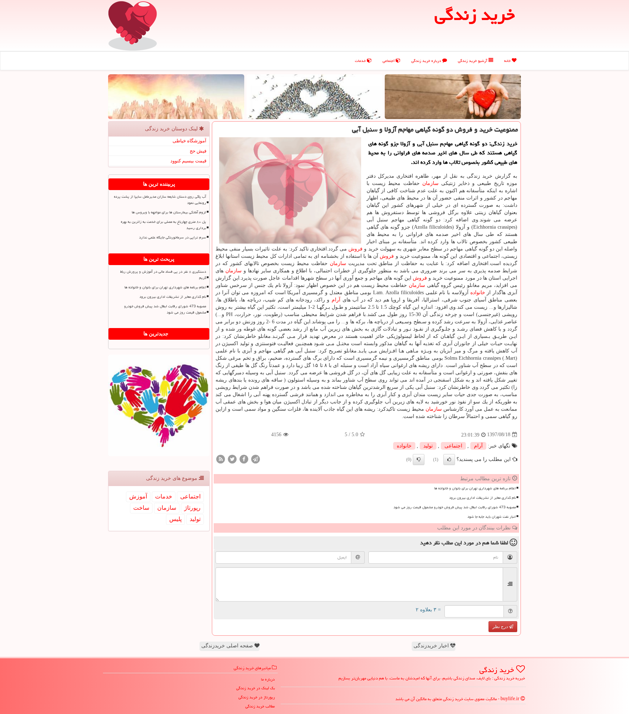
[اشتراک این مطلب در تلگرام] (255, 458)
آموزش (138, 496)
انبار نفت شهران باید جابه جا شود (491, 516)
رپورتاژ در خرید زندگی (256, 697)
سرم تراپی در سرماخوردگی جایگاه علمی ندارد (172, 237)
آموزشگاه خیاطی (189, 140)
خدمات (361, 60)
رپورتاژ (192, 508)
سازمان (430, 183)
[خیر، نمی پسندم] (418, 459)
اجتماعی (389, 60)
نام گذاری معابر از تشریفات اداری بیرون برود (482, 497)
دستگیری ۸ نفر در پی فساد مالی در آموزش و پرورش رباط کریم (163, 274)
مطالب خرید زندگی (260, 706)
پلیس (175, 519)
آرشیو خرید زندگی (473, 60)
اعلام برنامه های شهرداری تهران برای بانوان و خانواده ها (475, 488)
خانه (508, 60)
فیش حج (198, 151)
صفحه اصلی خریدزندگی (227, 645)
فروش (355, 249)
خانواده (477, 292)
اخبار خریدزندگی (432, 645)
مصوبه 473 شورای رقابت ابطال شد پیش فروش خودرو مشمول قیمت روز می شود (454, 507)
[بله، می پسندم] (449, 459)
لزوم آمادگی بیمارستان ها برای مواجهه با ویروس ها (169, 212)
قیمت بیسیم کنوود (188, 160)
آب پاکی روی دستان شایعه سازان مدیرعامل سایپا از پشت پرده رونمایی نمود (160, 199)
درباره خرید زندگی (426, 60)
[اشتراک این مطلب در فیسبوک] (244, 458)
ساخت (141, 508)
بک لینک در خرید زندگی (255, 688)
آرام (336, 300)
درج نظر (500, 626)
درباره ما (268, 679)
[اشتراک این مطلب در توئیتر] (232, 458)
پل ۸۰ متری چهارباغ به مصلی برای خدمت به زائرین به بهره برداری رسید (163, 225)
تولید (428, 446)
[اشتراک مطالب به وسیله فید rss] (220, 458)
